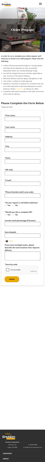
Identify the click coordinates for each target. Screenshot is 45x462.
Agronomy (7, 453)
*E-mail (8, 180)
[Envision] (5, 4)
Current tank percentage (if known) (20, 220)
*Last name (10, 127)
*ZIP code (9, 170)
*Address (9, 137)
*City (7, 146)
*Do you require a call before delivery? (21, 203)
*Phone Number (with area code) (19, 192)
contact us (19, 89)
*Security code (11, 264)
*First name (10, 115)
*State (7, 158)
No (16, 205)
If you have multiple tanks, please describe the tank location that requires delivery (22, 247)
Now (11, 241)
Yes (8, 205)
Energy (6, 459)
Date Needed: (10, 232)
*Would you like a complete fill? (18, 212)
